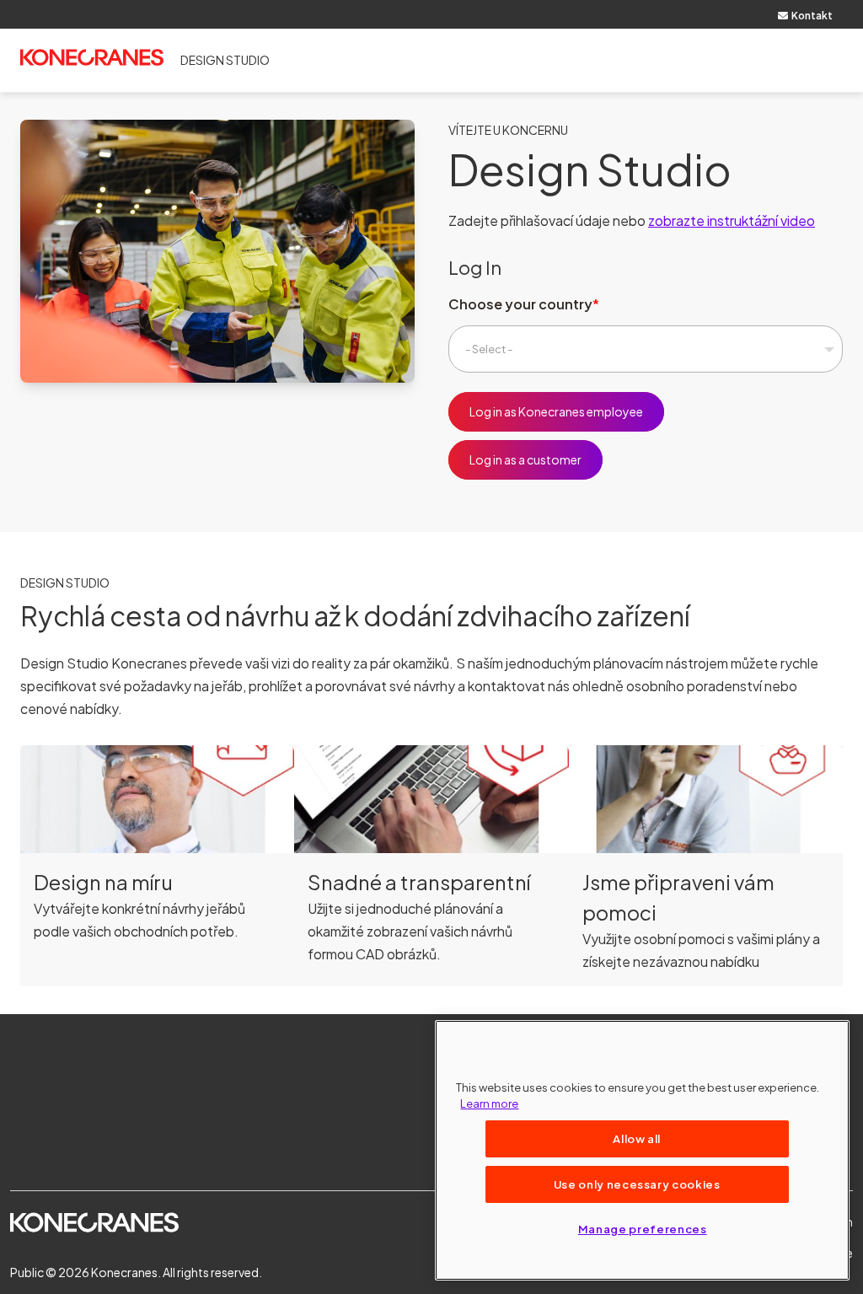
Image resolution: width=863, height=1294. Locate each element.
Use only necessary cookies (637, 1184)
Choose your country (520, 304)
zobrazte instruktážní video (731, 220)
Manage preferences (642, 1229)
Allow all (637, 1138)
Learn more (489, 1103)
